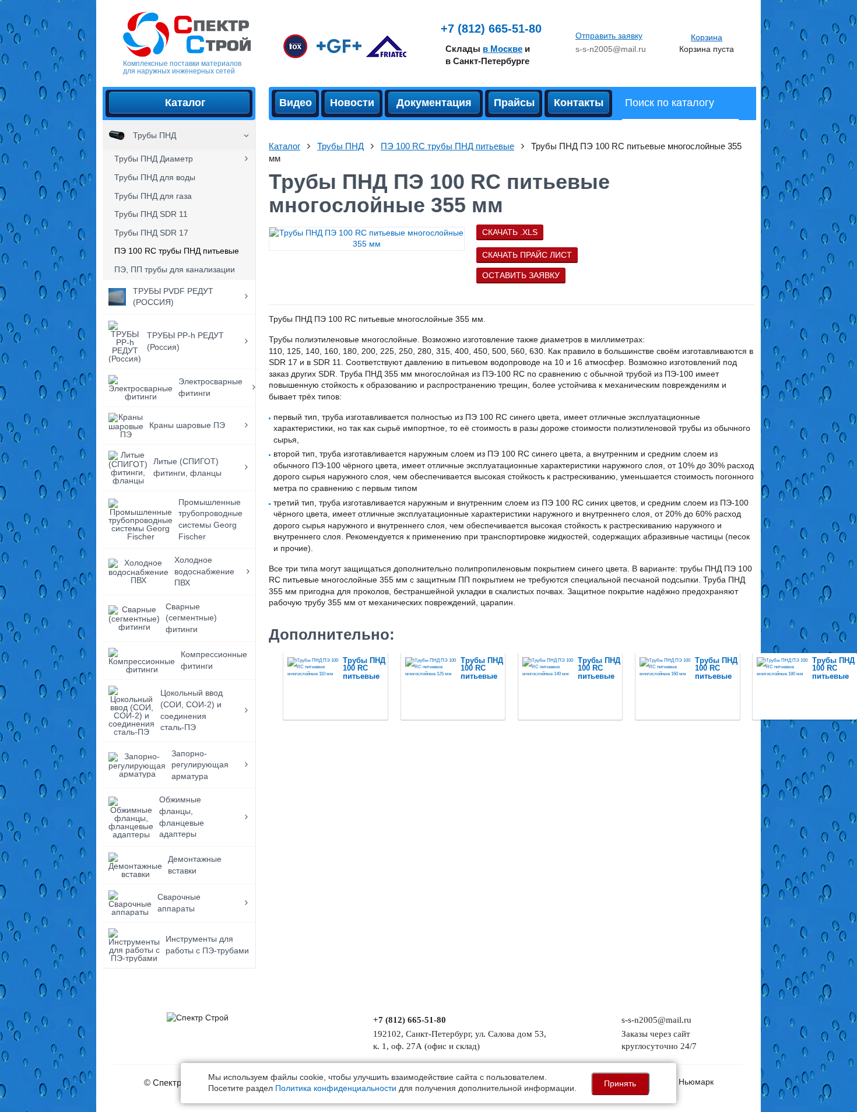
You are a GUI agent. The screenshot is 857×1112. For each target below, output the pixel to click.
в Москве (502, 49)
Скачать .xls (510, 232)
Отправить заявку (608, 35)
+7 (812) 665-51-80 (491, 28)
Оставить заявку (521, 275)
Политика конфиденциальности (335, 1088)
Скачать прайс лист (527, 254)
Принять (620, 1083)
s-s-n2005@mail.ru (610, 49)
